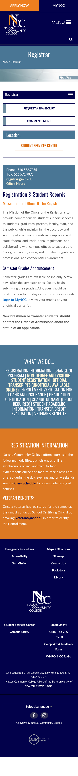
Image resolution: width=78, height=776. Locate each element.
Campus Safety (19, 631)
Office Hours (15, 184)
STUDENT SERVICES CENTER (39, 145)
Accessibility (19, 556)
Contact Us (58, 563)
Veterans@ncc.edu (28, 518)
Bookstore (58, 570)
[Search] (70, 39)
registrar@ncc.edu (19, 179)
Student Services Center (19, 624)
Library (58, 577)
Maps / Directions (58, 549)
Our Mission (19, 563)
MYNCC (59, 5)
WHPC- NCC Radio (58, 656)
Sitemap (58, 556)
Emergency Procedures (19, 549)
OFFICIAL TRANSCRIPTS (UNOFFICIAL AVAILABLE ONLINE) (37, 385)
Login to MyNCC (14, 300)
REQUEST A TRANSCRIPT (39, 108)
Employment (59, 624)
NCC (5, 61)
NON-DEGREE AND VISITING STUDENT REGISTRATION (41, 377)
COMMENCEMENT (39, 121)
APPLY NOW (19, 5)
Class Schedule (25, 483)
